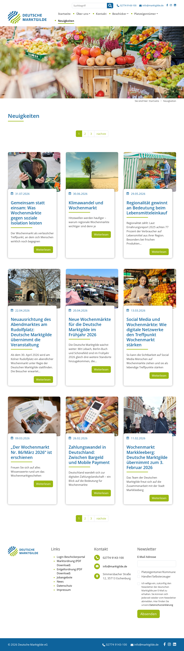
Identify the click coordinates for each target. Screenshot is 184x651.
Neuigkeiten (66, 21)
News (60, 581)
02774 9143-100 (128, 5)
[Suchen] (110, 5)
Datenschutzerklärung (161, 604)
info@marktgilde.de (153, 5)
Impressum (64, 590)
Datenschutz (64, 585)
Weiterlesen (43, 249)
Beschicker (119, 13)
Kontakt (101, 13)
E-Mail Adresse (146, 557)
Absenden (148, 614)
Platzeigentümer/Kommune (158, 572)
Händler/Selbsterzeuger (156, 576)
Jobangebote (64, 577)
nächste (101, 133)
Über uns (82, 13)
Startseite (64, 13)
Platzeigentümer (145, 13)
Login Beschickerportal (71, 557)
